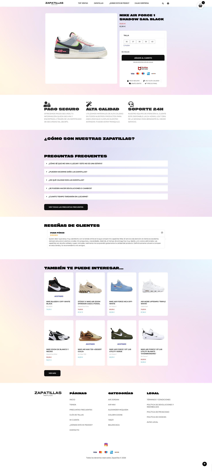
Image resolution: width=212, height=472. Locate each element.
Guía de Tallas (77, 415)
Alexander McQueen (118, 410)
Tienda (73, 405)
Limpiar (126, 45)
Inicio (72, 400)
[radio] (126, 42)
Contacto (74, 430)
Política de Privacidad (158, 412)
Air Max (111, 405)
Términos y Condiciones (158, 400)
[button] (163, 3)
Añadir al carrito (143, 58)
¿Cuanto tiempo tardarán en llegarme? (68, 197)
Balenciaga (114, 425)
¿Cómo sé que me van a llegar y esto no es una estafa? (75, 163)
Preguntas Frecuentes (81, 410)
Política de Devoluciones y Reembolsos (160, 406)
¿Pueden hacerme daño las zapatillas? (68, 172)
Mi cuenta (74, 420)
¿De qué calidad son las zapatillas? (66, 180)
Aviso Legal (152, 422)
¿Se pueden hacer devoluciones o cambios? (70, 188)
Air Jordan (113, 400)
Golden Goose (115, 415)
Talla (126, 35)
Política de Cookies (156, 417)
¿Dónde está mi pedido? (81, 425)
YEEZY (111, 420)
